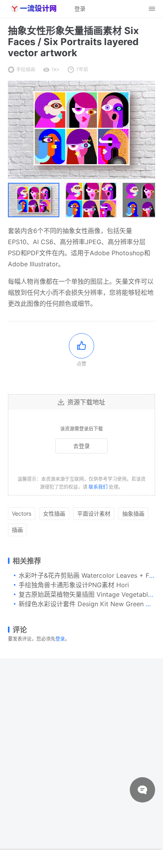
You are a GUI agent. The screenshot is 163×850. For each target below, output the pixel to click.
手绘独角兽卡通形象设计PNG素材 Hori (74, 585)
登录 (60, 639)
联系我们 (98, 487)
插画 (17, 529)
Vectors (21, 513)
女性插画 (54, 513)
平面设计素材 (93, 513)
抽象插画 (133, 513)
